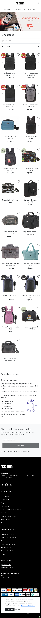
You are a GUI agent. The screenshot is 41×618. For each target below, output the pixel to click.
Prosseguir (9, 609)
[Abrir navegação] (2, 3)
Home (3, 9)
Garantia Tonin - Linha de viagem (11, 509)
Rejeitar (17, 609)
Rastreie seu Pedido (7, 534)
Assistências (5, 506)
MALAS (9, 9)
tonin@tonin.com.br (7, 567)
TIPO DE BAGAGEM (19, 9)
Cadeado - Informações (8, 516)
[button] (38, 3)
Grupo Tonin (5, 503)
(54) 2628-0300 (6, 565)
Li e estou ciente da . (17, 451)
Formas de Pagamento (8, 544)
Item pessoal (31, 9)
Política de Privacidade (23, 451)
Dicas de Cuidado (6, 513)
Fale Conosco (5, 519)
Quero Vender (5, 499)
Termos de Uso (6, 541)
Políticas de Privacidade (8, 537)
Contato (3, 554)
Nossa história (5, 496)
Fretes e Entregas (6, 547)
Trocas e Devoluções (8, 551)
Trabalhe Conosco (7, 523)
